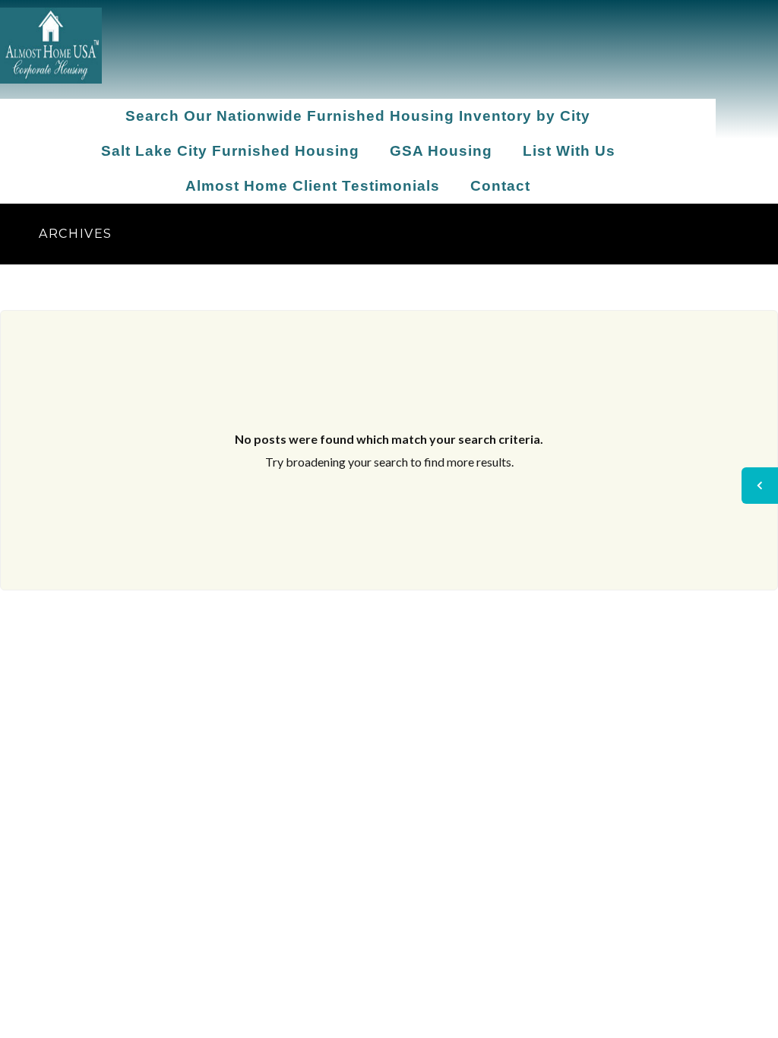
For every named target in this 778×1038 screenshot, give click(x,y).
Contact (500, 186)
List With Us (569, 151)
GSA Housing (441, 151)
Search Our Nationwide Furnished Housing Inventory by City (357, 116)
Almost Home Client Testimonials (312, 186)
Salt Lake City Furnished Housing (230, 151)
